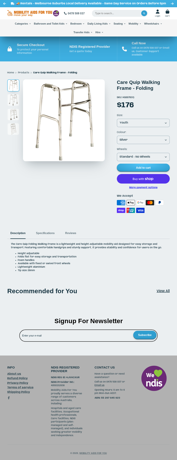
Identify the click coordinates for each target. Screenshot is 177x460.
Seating (118, 23)
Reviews (70, 233)
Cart (167, 13)
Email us (99, 385)
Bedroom (76, 23)
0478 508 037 (76, 13)
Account (157, 13)
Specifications (45, 233)
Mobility (133, 23)
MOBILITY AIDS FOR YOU (93, 453)
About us (14, 373)
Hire (97, 32)
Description (18, 233)
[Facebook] (8, 397)
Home (10, 72)
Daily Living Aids (97, 23)
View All (163, 291)
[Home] (33, 13)
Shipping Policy (18, 392)
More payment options (143, 187)
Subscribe (145, 334)
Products (23, 72)
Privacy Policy (17, 383)
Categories (21, 23)
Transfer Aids (81, 32)
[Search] (144, 13)
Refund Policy (17, 378)
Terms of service (20, 387)
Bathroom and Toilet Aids (49, 23)
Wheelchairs (151, 23)
